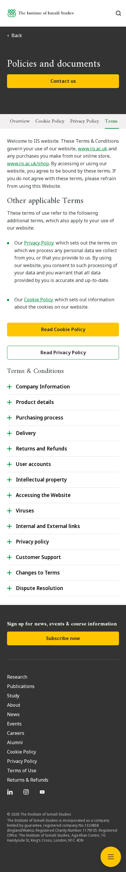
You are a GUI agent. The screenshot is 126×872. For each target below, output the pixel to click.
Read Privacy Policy (63, 352)
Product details (35, 402)
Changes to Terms (38, 572)
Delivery (26, 433)
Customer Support (38, 557)
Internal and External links (48, 526)
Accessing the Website (43, 495)
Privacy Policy (84, 121)
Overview (20, 121)
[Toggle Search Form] (118, 13)
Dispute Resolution (39, 588)
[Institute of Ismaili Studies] (41, 13)
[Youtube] (43, 792)
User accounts (33, 464)
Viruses (25, 510)
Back (16, 35)
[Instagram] (26, 792)
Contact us (63, 81)
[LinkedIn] (10, 792)
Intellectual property (41, 479)
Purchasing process (39, 417)
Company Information (43, 386)
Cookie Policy (49, 121)
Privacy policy (32, 541)
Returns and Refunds (41, 448)
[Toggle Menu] (111, 857)
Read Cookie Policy (63, 329)
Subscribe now (63, 638)
